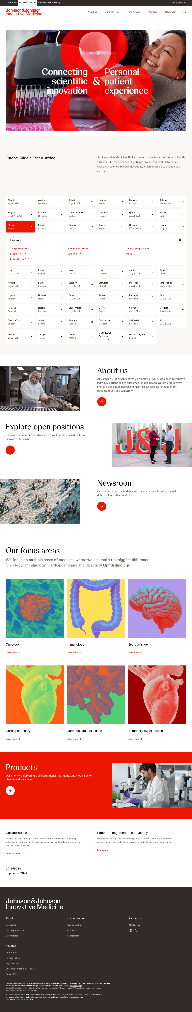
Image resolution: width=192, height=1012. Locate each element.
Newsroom (170, 11)
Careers (153, 11)
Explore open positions (45, 427)
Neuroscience (138, 644)
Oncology (13, 644)
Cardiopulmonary (18, 730)
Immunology (75, 644)
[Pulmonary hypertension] (157, 694)
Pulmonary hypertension (145, 730)
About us (112, 370)
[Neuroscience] (157, 608)
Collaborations (16, 832)
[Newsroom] (40, 501)
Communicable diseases (84, 730)
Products (21, 767)
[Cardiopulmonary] (35, 694)
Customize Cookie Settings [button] (20, 968)
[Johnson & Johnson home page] (24, 12)
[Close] (180, 240)
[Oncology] (35, 608)
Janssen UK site (76, 986)
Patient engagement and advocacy (122, 832)
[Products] (152, 785)
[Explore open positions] (152, 445)
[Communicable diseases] (96, 694)
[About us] (40, 388)
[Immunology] (96, 608)
